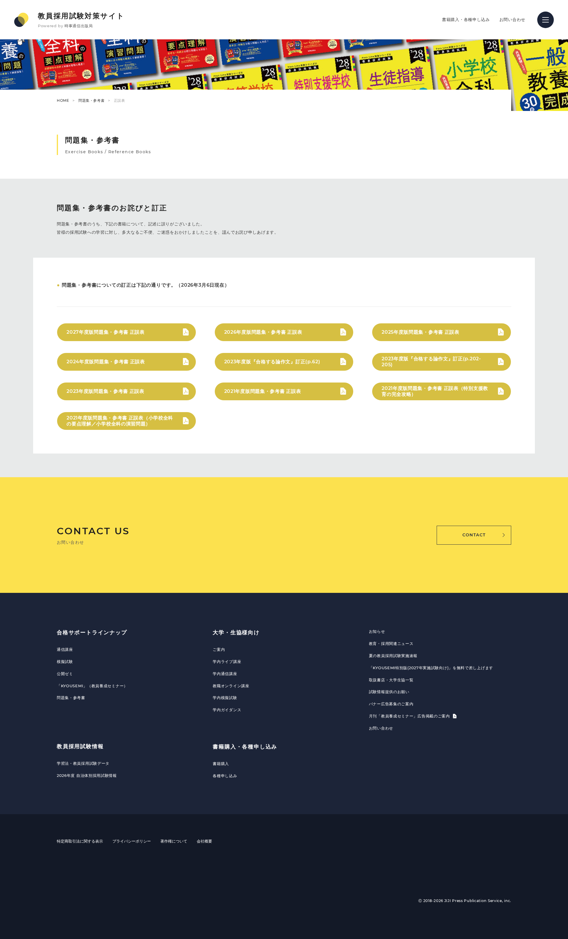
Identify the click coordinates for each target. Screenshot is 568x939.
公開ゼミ (65, 673)
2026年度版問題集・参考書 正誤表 (263, 332)
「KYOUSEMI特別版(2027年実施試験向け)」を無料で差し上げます (431, 667)
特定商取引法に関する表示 (80, 841)
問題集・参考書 (91, 100)
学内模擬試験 (225, 697)
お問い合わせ (512, 19)
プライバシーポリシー (131, 841)
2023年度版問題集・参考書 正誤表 (105, 391)
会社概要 (204, 841)
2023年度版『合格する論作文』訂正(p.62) (272, 361)
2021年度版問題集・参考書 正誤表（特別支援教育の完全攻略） (435, 391)
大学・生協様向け (236, 632)
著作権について (173, 841)
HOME (63, 100)
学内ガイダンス (227, 709)
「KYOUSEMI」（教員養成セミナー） (92, 685)
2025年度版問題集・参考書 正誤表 (420, 332)
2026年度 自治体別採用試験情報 (87, 775)
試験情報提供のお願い (389, 691)
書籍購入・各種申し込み (466, 19)
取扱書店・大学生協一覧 (391, 679)
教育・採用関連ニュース (391, 643)
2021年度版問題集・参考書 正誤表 (262, 391)
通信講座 (65, 649)
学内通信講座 (225, 673)
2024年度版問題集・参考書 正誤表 (106, 361)
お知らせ (377, 631)
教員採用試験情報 (80, 746)
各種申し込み (225, 775)
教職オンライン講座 (231, 685)
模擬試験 (65, 661)
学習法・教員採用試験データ (83, 763)
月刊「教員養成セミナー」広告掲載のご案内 (410, 716)
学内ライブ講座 (227, 661)
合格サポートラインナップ (92, 632)
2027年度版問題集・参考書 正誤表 (106, 332)
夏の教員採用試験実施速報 (393, 655)
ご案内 (219, 649)
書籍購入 (221, 763)
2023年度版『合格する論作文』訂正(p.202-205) (431, 361)
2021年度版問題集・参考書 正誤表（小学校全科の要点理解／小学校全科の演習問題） (120, 420)
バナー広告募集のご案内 (391, 703)
